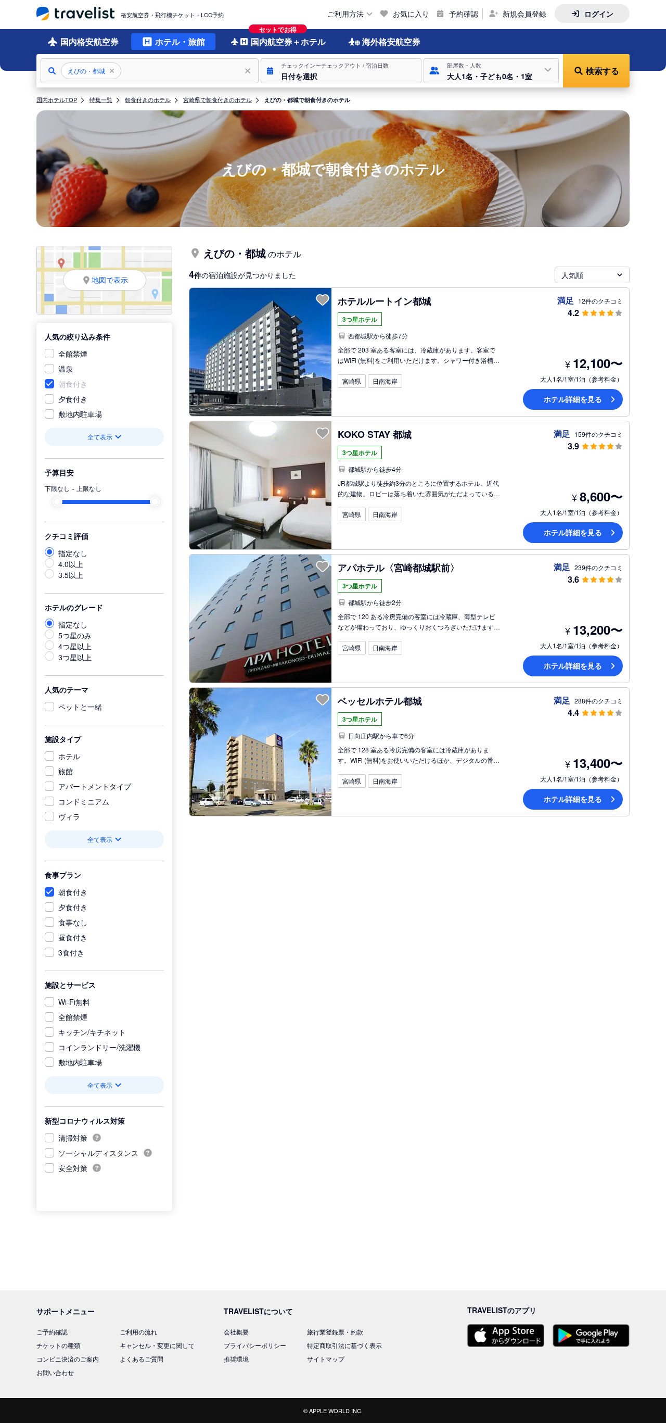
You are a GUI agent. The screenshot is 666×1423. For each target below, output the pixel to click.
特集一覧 (100, 99)
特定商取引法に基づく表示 (344, 1345)
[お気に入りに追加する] (322, 300)
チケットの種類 (58, 1345)
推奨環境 (236, 1358)
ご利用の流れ (138, 1331)
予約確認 (463, 13)
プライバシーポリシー (255, 1345)
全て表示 (99, 436)
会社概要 (236, 1331)
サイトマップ (325, 1358)
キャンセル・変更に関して (157, 1345)
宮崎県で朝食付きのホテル (217, 99)
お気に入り (411, 13)
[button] (341, 70)
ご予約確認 (52, 1331)
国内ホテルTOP (56, 99)
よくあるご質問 (141, 1358)
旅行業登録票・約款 (335, 1331)
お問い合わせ (55, 1372)
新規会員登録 (524, 13)
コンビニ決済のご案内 (67, 1358)
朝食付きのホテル (148, 99)
